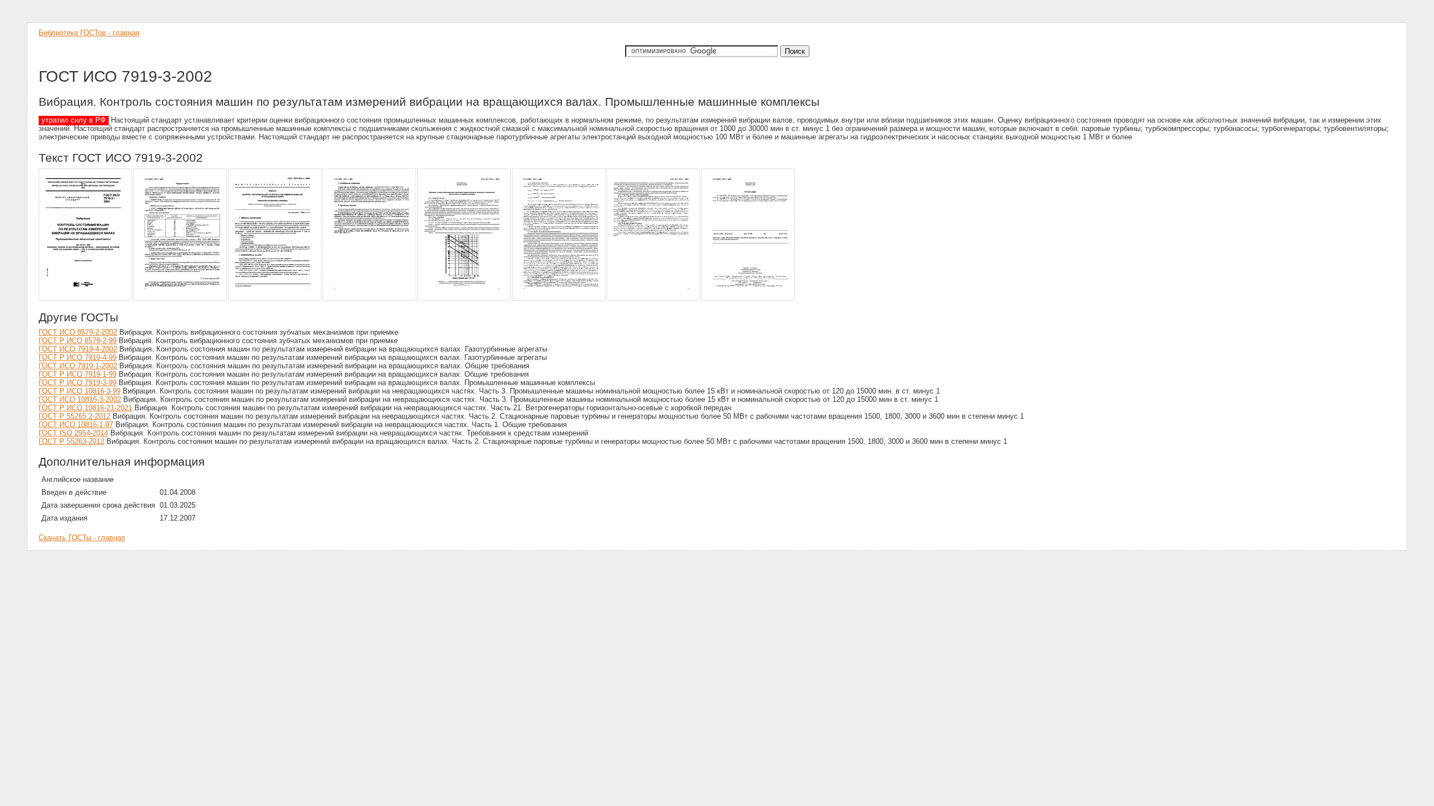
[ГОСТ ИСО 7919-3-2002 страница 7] (654, 298)
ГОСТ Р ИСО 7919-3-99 (78, 382)
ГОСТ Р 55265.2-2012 (74, 416)
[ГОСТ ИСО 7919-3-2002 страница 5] (464, 298)
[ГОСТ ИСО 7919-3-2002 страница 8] (748, 298)
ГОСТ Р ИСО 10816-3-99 (79, 391)
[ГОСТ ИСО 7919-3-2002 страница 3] (275, 298)
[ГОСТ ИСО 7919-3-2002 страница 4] (370, 298)
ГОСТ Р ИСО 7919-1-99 (78, 374)
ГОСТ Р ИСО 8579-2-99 (78, 340)
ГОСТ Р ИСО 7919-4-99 (78, 357)
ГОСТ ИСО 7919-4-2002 (78, 349)
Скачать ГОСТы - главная (82, 537)
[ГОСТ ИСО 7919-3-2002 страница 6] (559, 298)
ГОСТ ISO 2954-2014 (73, 433)
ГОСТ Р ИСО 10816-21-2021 (85, 408)
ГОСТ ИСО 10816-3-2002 (80, 399)
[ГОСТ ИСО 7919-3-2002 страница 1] (86, 298)
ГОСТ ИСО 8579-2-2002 (78, 332)
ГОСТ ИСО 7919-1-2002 (78, 366)
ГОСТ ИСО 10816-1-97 (76, 424)
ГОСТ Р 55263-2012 (71, 441)
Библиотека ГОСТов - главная (89, 33)
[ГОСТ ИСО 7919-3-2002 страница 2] (180, 298)
